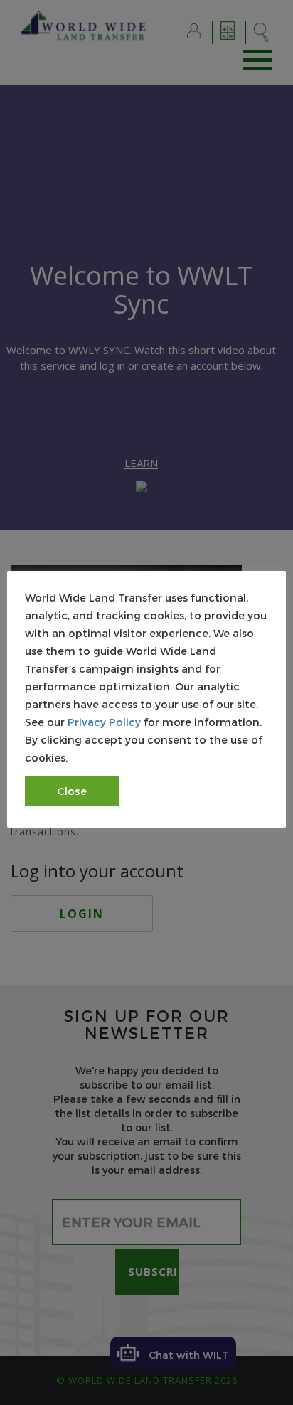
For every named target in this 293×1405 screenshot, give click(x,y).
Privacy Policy (104, 721)
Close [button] (72, 790)
